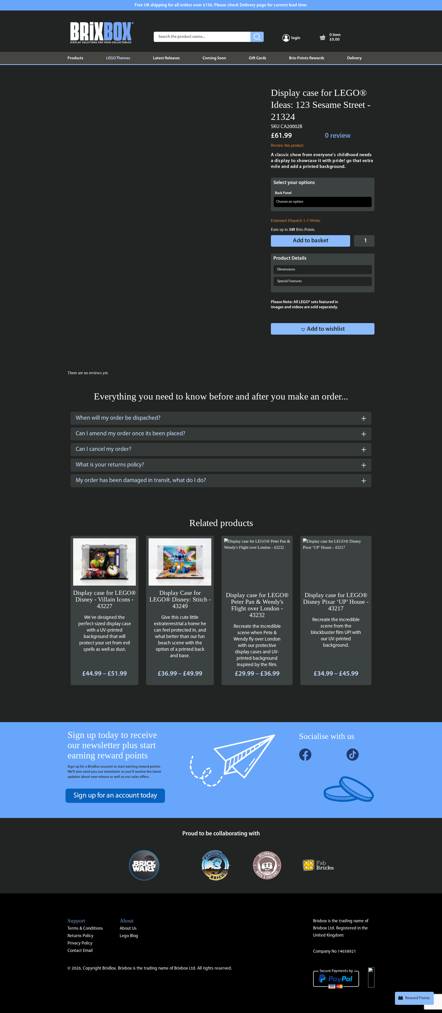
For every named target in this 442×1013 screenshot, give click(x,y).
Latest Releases (166, 58)
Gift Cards (257, 58)
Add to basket (310, 241)
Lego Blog (129, 936)
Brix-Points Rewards (306, 58)
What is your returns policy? (110, 465)
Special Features (289, 281)
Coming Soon (214, 58)
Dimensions (286, 269)
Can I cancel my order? (103, 449)
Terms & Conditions (85, 928)
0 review (338, 136)
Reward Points (417, 998)
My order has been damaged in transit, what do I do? (141, 481)
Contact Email (80, 951)
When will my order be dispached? (118, 418)
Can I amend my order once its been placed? (130, 434)
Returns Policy (80, 936)
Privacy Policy (80, 943)
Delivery (354, 58)
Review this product (287, 145)
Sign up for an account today (115, 795)
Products (75, 58)
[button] (322, 329)
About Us (128, 928)
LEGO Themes (118, 58)
